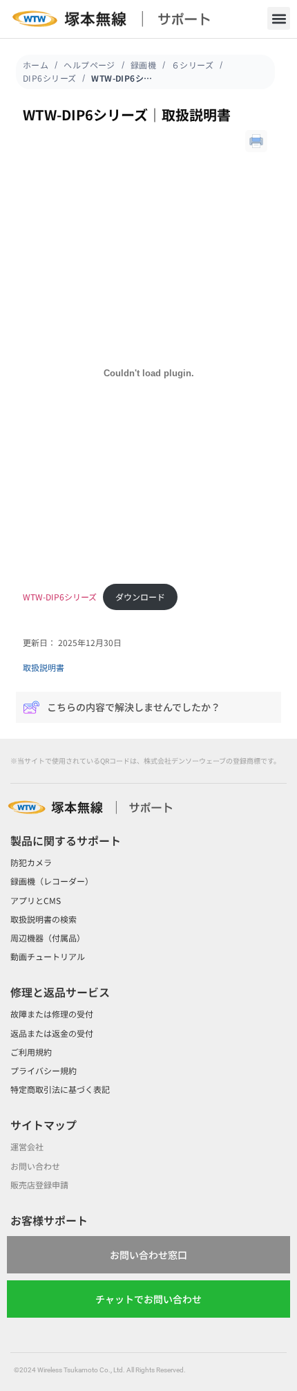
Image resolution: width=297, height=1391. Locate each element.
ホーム (35, 65)
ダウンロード (140, 596)
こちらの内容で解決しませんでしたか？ (133, 707)
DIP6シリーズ (49, 78)
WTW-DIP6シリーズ (60, 596)
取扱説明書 (43, 667)
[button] (278, 18)
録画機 (143, 65)
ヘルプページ (89, 65)
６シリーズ (192, 65)
